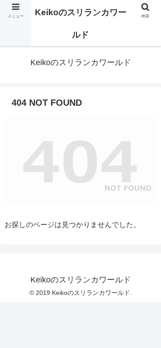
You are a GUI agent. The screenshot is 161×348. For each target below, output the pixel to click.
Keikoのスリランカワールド (81, 23)
